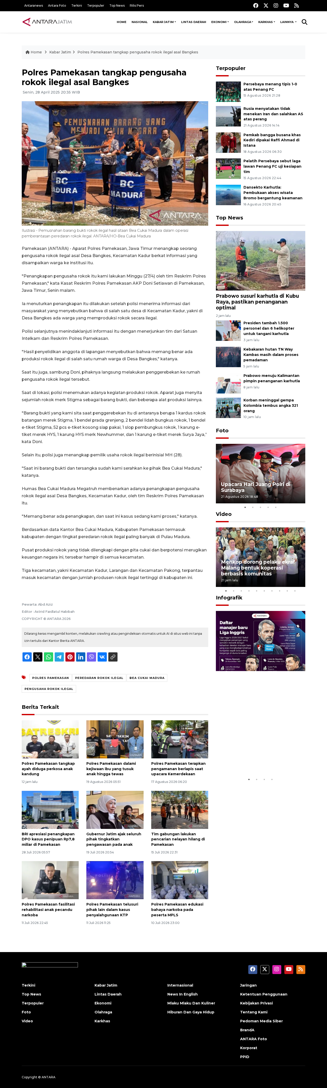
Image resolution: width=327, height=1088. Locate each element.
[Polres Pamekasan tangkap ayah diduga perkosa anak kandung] (50, 739)
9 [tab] (287, 590)
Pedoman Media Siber (261, 1021)
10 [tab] (295, 590)
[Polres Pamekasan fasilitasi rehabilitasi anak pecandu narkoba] (50, 879)
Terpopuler (95, 5)
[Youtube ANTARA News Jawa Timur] (286, 5)
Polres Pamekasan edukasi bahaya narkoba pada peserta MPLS (177, 909)
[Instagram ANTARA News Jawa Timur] (276, 5)
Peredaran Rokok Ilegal (99, 678)
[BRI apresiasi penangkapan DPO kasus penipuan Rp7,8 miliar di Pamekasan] (50, 809)
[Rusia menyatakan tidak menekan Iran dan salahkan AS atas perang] (228, 115)
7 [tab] (272, 590)
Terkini (76, 5)
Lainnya (287, 22)
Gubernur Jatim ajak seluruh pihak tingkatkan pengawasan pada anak (113, 839)
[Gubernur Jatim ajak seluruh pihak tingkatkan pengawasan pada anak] (114, 809)
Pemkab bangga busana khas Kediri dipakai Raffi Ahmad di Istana (272, 140)
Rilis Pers (137, 5)
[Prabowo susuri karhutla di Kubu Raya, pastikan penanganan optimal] (260, 260)
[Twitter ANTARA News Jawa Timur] (265, 5)
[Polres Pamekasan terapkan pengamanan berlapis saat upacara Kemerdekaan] (179, 739)
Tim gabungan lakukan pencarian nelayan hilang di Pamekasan (178, 839)
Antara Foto (57, 5)
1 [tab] (245, 507)
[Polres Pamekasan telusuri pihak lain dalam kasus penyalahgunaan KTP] (114, 879)
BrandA (247, 1030)
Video (224, 514)
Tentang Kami (253, 1012)
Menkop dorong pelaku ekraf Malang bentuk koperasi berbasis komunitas (258, 568)
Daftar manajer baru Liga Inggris (253, 759)
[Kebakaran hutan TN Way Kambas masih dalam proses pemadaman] (228, 356)
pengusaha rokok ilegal (49, 689)
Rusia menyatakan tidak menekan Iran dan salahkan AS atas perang (273, 114)
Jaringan (248, 985)
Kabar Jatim (163, 22)
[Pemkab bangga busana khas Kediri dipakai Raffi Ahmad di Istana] (228, 142)
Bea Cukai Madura (147, 678)
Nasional (140, 22)
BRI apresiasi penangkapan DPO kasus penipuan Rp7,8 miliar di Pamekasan (48, 839)
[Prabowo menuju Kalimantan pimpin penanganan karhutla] (228, 382)
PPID (244, 1057)
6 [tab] (264, 590)
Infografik (229, 598)
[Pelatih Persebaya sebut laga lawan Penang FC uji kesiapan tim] (228, 168)
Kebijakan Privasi (256, 1003)
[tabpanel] (260, 473)
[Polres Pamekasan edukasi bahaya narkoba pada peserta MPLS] (179, 879)
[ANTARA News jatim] (47, 22)
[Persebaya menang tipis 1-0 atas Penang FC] (228, 91)
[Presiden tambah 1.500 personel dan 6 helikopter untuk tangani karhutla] (228, 330)
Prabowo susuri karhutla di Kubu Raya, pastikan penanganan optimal (257, 302)
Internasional (180, 985)
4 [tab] (268, 507)
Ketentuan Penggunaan (263, 994)
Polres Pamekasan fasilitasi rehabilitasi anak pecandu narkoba (48, 909)
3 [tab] (260, 507)
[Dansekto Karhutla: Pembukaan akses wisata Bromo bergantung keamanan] (228, 194)
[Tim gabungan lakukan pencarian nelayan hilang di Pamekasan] (179, 809)
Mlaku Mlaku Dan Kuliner (191, 1003)
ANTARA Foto (253, 1039)
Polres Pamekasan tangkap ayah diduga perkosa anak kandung (48, 769)
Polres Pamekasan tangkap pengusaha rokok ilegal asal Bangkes (137, 52)
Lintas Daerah (193, 22)
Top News (117, 5)
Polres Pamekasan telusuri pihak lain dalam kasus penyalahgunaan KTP (112, 909)
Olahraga (242, 22)
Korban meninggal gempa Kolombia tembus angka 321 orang (270, 405)
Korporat (248, 1048)
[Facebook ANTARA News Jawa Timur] (255, 5)
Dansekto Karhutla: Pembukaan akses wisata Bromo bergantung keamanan (272, 192)
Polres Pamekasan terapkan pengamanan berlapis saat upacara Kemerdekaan (178, 769)
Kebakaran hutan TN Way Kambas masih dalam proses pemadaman (270, 354)
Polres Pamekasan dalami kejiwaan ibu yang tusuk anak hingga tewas (111, 769)
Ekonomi (219, 22)
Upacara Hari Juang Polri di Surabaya (255, 487)
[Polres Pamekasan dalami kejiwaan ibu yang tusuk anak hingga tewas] (114, 739)
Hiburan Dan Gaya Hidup (190, 1012)
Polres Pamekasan (50, 678)
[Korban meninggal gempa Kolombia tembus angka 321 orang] (228, 407)
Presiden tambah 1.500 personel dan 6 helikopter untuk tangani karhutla (268, 328)
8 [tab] (279, 590)
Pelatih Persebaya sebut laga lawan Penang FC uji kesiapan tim (272, 166)
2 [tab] (252, 507)
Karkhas (265, 22)
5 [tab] (275, 507)
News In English (182, 994)
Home (121, 22)
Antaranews (33, 5)
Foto (222, 430)
